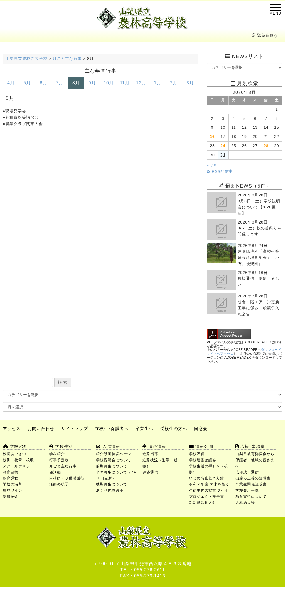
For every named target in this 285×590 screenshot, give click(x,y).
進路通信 (150, 472)
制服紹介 (10, 496)
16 (212, 137)
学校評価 (197, 454)
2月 (174, 83)
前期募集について (111, 466)
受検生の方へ (173, 428)
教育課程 (10, 478)
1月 (157, 83)
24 (222, 146)
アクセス (12, 428)
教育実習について (251, 496)
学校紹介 (18, 446)
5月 (27, 83)
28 (266, 146)
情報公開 (203, 446)
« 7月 (212, 165)
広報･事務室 (252, 446)
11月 (125, 83)
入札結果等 (245, 503)
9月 (92, 83)
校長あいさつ (14, 454)
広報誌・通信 (247, 472)
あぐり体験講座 (109, 490)
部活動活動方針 (202, 503)
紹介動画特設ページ (113, 454)
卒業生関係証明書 (251, 484)
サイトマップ (74, 428)
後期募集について (111, 484)
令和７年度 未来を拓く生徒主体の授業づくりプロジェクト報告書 (209, 490)
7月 (59, 83)
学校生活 (63, 446)
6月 (43, 83)
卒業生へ (144, 428)
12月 (141, 83)
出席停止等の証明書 (253, 478)
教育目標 (10, 472)
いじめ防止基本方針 (206, 478)
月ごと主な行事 (63, 466)
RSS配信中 (221, 171)
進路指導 (150, 454)
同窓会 (200, 428)
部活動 (55, 472)
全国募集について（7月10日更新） (116, 475)
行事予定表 (59, 460)
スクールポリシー (18, 466)
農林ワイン (12, 490)
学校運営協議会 (202, 460)
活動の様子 (59, 484)
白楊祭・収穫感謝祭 (66, 478)
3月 (190, 83)
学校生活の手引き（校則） (208, 469)
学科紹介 (57, 454)
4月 (11, 83)
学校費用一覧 (247, 490)
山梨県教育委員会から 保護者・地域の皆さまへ (256, 460)
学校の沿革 (12, 484)
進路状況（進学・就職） (160, 463)
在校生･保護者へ (112, 428)
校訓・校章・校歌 (18, 460)
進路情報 (156, 446)
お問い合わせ (41, 428)
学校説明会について (113, 460)
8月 (76, 83)
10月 (109, 83)
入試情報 (110, 446)
